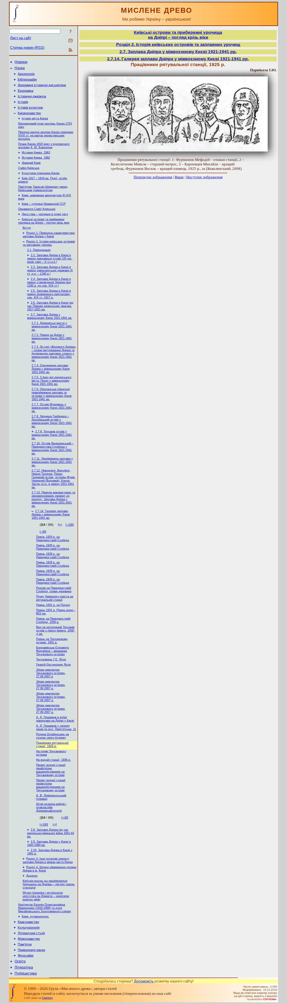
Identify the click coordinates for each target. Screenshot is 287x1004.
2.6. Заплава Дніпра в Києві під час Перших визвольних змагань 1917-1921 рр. (50, 306)
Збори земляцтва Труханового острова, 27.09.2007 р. (50, 685)
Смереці (47, 998)
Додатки (31, 875)
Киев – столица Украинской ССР (44, 204)
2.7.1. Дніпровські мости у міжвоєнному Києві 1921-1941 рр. (52, 326)
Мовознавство (29, 939)
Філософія (25, 955)
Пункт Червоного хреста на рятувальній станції (54, 598)
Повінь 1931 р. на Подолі (53, 605)
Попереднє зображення (153, 177)
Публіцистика (26, 973)
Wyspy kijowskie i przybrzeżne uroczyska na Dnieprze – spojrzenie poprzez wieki (46, 896)
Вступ (27, 227)
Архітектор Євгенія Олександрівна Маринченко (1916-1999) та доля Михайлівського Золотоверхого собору (44, 908)
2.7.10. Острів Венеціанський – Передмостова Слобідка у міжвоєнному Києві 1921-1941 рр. (53, 448)
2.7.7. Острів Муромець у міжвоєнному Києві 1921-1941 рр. (52, 408)
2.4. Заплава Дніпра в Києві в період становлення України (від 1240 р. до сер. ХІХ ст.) (49, 282)
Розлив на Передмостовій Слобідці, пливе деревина (53, 589)
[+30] (64, 817)
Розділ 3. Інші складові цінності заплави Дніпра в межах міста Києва (48, 860)
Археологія (26, 74)
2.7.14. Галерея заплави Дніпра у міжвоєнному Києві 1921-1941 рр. (51, 514)
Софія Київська (28, 168)
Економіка (25, 91)
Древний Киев (31, 162)
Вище (179, 177)
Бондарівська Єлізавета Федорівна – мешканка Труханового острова (52, 651)
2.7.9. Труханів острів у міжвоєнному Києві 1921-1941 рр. (52, 435)
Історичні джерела (32, 96)
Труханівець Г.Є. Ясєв (51, 659)
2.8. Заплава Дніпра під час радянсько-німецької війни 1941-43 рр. (50, 833)
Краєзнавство (28, 922)
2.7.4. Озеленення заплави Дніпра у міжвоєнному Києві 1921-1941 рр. (51, 369)
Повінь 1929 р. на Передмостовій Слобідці (52, 538)
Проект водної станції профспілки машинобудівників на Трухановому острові (50, 770)
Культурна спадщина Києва (40, 173)
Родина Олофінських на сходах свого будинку (52, 736)
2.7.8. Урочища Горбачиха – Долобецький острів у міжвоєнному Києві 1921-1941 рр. (52, 421)
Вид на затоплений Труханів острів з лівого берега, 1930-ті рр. (55, 630)
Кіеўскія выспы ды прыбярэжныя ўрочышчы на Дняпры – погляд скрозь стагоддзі (49, 884)
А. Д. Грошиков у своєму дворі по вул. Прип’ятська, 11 (56, 727)
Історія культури (30, 107)
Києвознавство (29, 113)
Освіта (20, 961)
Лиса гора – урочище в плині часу (45, 214)
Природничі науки (31, 950)
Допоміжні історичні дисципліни (42, 85)
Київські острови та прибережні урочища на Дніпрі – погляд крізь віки (43, 221)
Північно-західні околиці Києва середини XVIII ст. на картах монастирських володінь (45, 135)
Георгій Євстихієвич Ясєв (53, 664)
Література (24, 967)
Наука (20, 68)
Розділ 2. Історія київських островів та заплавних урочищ (49, 243)
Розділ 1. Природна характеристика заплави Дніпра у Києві (49, 234)
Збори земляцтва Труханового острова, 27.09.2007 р (50, 673)
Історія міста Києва (35, 118)
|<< (60, 524)
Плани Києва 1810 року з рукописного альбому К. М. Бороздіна (44, 145)
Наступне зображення (204, 177)
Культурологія (28, 927)
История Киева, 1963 (36, 152)
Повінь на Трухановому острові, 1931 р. (52, 640)
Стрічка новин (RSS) (27, 48)
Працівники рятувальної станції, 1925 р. (52, 744)
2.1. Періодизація (38, 250)
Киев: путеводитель (35, 916)
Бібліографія (27, 79)
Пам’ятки (25, 944)
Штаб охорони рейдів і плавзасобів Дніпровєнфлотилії (51, 807)
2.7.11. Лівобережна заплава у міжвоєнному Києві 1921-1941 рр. (52, 462)
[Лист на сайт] (70, 40)
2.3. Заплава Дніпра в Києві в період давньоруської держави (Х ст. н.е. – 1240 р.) (50, 270)
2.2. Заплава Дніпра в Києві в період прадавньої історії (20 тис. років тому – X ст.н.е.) (49, 258)
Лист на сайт (20, 38)
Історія (23, 102)
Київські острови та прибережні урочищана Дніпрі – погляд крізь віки (178, 35)
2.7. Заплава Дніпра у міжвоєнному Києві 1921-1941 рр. (49, 316)
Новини (21, 62)
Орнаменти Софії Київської (36, 209)
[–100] (70, 524)
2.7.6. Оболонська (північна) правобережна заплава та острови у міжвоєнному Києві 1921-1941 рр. (52, 394)
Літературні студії (31, 933)
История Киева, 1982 (36, 157)
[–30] (43, 531)
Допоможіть (144, 981)
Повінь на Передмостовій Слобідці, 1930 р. (53, 620)
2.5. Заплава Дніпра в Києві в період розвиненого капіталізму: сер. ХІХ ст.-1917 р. (49, 294)
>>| (54, 824)
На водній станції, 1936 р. (53, 760)
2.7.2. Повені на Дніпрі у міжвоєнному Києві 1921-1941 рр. (52, 338)
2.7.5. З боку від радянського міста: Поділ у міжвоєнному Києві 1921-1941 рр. (51, 381)
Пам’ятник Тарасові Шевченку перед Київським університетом (42, 188)
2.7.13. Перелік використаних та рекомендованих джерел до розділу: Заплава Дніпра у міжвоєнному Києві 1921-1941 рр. (53, 499)
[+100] (44, 824)
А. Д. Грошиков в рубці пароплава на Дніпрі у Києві (55, 719)
